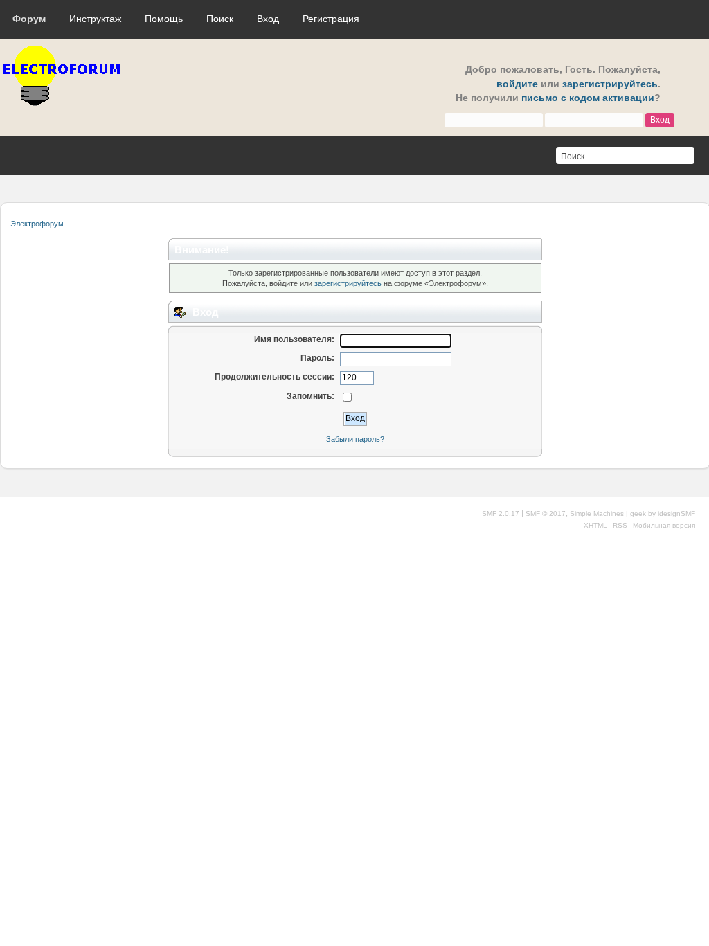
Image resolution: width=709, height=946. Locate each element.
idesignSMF (676, 513)
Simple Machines (597, 513)
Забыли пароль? (355, 439)
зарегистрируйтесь (610, 84)
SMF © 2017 (546, 513)
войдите (517, 84)
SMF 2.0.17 (500, 513)
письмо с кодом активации (587, 98)
